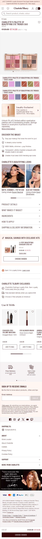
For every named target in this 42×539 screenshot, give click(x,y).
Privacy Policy (28, 411)
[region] (21, 249)
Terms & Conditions (29, 515)
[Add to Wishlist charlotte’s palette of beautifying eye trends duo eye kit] (39, 22)
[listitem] (21, 53)
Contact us (10, 512)
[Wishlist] (7, 8)
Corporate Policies (8, 517)
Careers (4, 447)
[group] (13, 179)
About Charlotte (7, 443)
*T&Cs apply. (5, 405)
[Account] (32, 8)
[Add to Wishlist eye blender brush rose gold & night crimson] (32, 311)
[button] (4, 13)
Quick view (22, 253)
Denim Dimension (33, 193)
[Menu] (2, 8)
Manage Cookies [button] (21, 517)
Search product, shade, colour (18, 13)
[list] (21, 53)
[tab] (13, 71)
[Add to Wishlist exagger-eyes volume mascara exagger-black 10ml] (15, 311)
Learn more (26, 270)
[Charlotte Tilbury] (21, 8)
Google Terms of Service (21, 521)
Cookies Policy (7, 454)
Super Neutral (17, 192)
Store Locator (6, 439)
